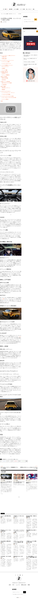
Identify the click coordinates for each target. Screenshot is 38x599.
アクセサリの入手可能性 (6, 94)
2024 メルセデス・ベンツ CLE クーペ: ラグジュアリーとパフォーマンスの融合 (19, 531)
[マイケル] (1, 21)
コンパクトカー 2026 (10, 459)
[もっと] (27, 461)
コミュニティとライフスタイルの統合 (7, 96)
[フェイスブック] (16, 575)
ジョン (28, 558)
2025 (3, 298)
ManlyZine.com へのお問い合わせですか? (19, 582)
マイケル (3, 558)
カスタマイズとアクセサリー (6, 91)
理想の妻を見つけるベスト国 (18, 556)
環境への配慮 (3, 86)
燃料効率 (3, 89)
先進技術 (3, 68)
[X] (18, 575)
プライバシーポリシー (31, 21)
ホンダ (20, 336)
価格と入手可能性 (4, 76)
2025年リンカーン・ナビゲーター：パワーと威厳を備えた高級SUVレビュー (18, 542)
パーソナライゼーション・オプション (8, 92)
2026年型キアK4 (4, 459)
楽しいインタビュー (28, 480)
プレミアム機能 (4, 70)
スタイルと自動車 (5, 13)
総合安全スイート (5, 73)
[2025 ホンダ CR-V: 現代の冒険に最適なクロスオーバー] (6, 476)
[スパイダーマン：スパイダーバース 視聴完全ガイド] (31, 476)
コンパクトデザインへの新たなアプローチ (8, 55)
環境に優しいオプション (6, 87)
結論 (2, 101)
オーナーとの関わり (5, 99)
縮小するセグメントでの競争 (7, 82)
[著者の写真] (1, 517)
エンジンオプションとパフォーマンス (7, 60)
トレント (16, 557)
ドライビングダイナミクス (6, 63)
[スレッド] (22, 575)
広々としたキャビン (5, 66)
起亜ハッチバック (16, 459)
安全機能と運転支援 (4, 71)
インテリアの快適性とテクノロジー (7, 65)
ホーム (2, 13)
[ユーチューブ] (20, 575)
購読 (35, 19)
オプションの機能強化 (6, 74)
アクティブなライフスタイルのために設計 (9, 97)
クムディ (20, 597)
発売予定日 (4, 79)
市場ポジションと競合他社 (5, 81)
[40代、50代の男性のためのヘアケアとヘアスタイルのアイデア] (19, 476)
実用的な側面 (4, 58)
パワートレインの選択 (6, 61)
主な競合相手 (4, 84)
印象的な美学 (4, 56)
